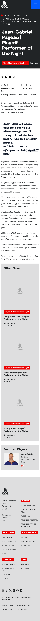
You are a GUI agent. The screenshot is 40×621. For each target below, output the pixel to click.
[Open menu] (35, 4)
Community (7, 575)
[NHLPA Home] (4, 4)
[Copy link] (14, 77)
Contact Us (6, 515)
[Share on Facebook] (6, 77)
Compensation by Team (28, 511)
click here (30, 259)
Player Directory (28, 506)
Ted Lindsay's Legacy (29, 520)
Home (7, 15)
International (8, 545)
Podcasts (25, 568)
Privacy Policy (7, 609)
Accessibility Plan (8, 605)
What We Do (7, 537)
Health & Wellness (28, 541)
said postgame (18, 200)
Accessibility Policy (24, 605)
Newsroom (21, 15)
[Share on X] (2, 77)
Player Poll (25, 516)
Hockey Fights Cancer (8, 569)
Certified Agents (9, 549)
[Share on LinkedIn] (10, 77)
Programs (25, 537)
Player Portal (29, 545)
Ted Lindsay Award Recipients (28, 525)
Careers (5, 517)
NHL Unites (10, 579)
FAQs (4, 553)
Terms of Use (22, 609)
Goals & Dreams (8, 564)
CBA (3, 520)
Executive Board (9, 541)
